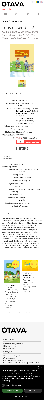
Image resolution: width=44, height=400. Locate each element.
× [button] (41, 367)
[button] (22, 396)
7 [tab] (30, 312)
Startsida (5, 21)
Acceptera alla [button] (12, 391)
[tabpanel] (12, 284)
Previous (1, 284)
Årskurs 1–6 (23, 198)
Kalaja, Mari (20, 120)
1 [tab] (9, 312)
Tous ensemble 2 (17, 21)
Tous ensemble (25, 177)
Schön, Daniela (21, 113)
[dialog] (22, 382)
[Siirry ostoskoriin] (27, 14)
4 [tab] (19, 312)
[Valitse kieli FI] (33, 2)
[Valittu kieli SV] (37, 2)
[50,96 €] (30, 270)
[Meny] (5, 14)
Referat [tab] (6, 213)
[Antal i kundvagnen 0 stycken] (27, 15)
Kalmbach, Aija (21, 123)
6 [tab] (26, 312)
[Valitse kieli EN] (41, 2)
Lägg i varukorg (32, 142)
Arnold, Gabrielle (22, 108)
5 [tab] (23, 312)
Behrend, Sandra (22, 111)
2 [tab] (13, 312)
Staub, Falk (20, 116)
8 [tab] (33, 312)
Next (41, 284)
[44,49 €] (12, 282)
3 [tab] (16, 312)
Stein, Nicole (20, 118)
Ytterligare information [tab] (7, 157)
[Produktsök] (16, 14)
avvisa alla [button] (33, 391)
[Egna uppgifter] (38, 14)
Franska (22, 200)
